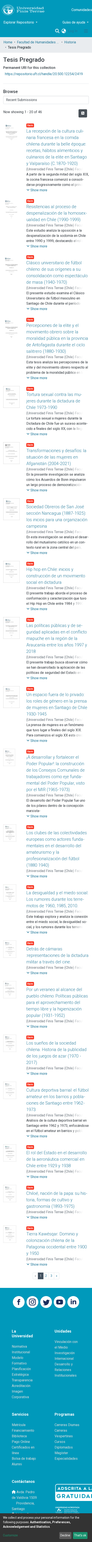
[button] (63, 31)
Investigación (65, 1353)
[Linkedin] (73, 1302)
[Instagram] (32, 1302)
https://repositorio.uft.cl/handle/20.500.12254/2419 (44, 74)
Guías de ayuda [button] (74, 22)
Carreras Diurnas (67, 1425)
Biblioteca (19, 1436)
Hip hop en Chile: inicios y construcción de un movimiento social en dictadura (55, 576)
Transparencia (22, 1380)
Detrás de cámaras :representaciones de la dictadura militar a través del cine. (57, 955)
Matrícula (18, 1425)
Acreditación (21, 1386)
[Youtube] (59, 1302)
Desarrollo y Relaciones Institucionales (66, 1369)
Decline (65, 1535)
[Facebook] (19, 1302)
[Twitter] (46, 1302)
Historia (70, 42)
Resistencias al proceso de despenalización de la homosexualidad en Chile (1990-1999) (56, 213)
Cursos (60, 1442)
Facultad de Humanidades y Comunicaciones (38, 42)
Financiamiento (23, 1430)
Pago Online (21, 1442)
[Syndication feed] (83, 113)
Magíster (61, 1453)
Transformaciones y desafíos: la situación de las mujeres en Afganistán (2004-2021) (56, 457)
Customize (10, 1535)
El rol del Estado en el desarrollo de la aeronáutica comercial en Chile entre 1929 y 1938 (56, 1159)
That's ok (80, 1535)
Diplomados (64, 1447)
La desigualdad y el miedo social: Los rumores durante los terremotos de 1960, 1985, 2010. (57, 899)
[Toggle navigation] (86, 31)
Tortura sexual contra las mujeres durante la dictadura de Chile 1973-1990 (54, 401)
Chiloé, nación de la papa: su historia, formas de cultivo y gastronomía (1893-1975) (56, 1200)
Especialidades (66, 1459)
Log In (73, 31)
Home (7, 42)
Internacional (64, 1359)
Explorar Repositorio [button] (19, 22)
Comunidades (81, 10)
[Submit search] (57, 31)
